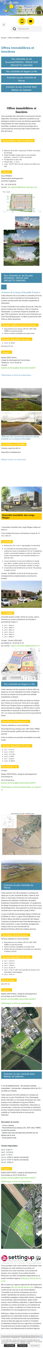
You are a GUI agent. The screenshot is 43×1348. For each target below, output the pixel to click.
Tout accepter (10, 1345)
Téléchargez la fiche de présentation (16, 375)
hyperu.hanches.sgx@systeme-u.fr (25, 645)
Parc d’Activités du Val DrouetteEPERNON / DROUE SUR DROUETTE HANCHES (21, 62)
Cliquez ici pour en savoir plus (13, 459)
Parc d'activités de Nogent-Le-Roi (21, 71)
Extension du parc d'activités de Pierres (21, 79)
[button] (14, 28)
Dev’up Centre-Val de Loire (22, 1287)
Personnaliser (35, 1345)
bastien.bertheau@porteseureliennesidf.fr (18, 367)
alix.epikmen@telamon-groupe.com (22, 187)
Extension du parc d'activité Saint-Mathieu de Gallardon (21, 88)
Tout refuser (22, 1345)
